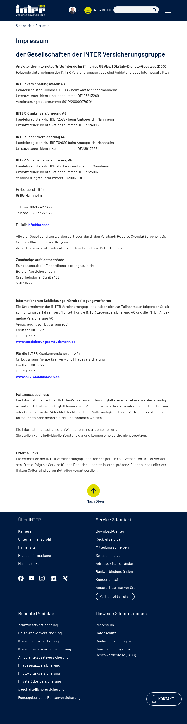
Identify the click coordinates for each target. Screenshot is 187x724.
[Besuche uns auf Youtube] (31, 578)
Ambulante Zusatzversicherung (43, 657)
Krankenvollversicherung (38, 641)
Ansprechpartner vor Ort (115, 587)
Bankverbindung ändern (115, 571)
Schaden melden (109, 555)
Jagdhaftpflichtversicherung (41, 689)
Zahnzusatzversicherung (38, 625)
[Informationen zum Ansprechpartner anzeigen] (75, 10)
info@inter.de (38, 224)
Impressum (105, 625)
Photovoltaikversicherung (39, 673)
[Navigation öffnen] (168, 10)
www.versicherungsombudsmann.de (45, 341)
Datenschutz (106, 633)
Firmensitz (26, 547)
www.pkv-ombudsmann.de (38, 376)
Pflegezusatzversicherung (39, 665)
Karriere (24, 531)
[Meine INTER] (88, 10)
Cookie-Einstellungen (113, 641)
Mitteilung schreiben (112, 547)
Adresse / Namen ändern (115, 563)
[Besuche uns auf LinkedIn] (54, 578)
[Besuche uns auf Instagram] (42, 578)
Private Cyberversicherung (39, 681)
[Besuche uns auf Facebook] (21, 578)
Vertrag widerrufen (115, 596)
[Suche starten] (155, 10)
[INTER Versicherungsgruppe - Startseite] (30, 10)
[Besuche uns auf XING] (65, 578)
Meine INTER (102, 10)
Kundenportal (107, 579)
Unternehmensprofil (34, 539)
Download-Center (110, 531)
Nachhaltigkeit (30, 563)
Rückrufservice (108, 539)
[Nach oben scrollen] (93, 490)
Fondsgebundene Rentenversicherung (49, 697)
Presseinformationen (35, 555)
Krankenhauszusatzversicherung (44, 649)
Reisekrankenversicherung (40, 633)
